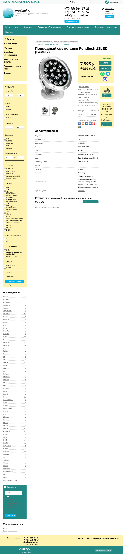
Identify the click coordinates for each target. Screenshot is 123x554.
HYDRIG (6, 388)
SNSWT (5, 443)
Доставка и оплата (21, 2)
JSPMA (5, 406)
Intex (5, 391)
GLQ (4, 360)
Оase (5, 477)
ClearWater (7, 331)
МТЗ (4, 474)
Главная (6, 2)
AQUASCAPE (7, 311)
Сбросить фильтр (15, 285)
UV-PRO (6, 451)
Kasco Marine (7, 408)
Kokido (5, 411)
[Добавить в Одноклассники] (83, 123)
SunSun (5, 449)
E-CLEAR (6, 334)
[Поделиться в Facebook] (86, 123)
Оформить (109, 17)
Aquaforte (6, 305)
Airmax (5, 297)
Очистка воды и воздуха (11, 60)
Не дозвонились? (106, 124)
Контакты (35, 2)
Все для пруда (10, 44)
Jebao (5, 397)
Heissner (6, 374)
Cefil (4, 325)
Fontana (6, 354)
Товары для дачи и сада (12, 67)
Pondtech (6, 431)
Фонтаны (8, 48)
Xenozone (6, 469)
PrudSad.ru (23, 11)
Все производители (10, 480)
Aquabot (6, 299)
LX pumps (6, 420)
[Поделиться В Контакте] (79, 123)
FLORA (5, 351)
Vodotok (6, 460)
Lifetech (6, 417)
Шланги (7, 73)
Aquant (5, 308)
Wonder (6, 463)
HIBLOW (6, 380)
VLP (4, 457)
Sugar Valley (7, 446)
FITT (4, 348)
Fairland (6, 342)
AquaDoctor (7, 302)
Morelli (5, 429)
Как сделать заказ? (10, 531)
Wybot (5, 466)
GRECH (5, 363)
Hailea (5, 365)
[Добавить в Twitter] (90, 123)
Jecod (5, 403)
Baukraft (6, 317)
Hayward (6, 368)
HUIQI (5, 385)
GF (4, 357)
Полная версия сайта (103, 550)
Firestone (6, 345)
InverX (5, 394)
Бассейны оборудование (10, 53)
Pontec (5, 434)
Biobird (5, 322)
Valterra (6, 454)
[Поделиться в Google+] (93, 123)
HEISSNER (6, 377)
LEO (4, 414)
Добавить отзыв (83, 87)
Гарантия (114, 538)
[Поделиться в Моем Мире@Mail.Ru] (79, 127)
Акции (5, 528)
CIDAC (5, 328)
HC (4, 371)
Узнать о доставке (107, 95)
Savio (5, 437)
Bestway (6, 319)
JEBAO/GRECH (8, 400)
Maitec (5, 423)
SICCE (5, 440)
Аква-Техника (8, 472)
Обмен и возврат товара (97, 538)
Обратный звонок (72, 21)
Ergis (4, 340)
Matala (5, 426)
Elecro (5, 337)
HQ (4, 383)
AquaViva (6, 314)
